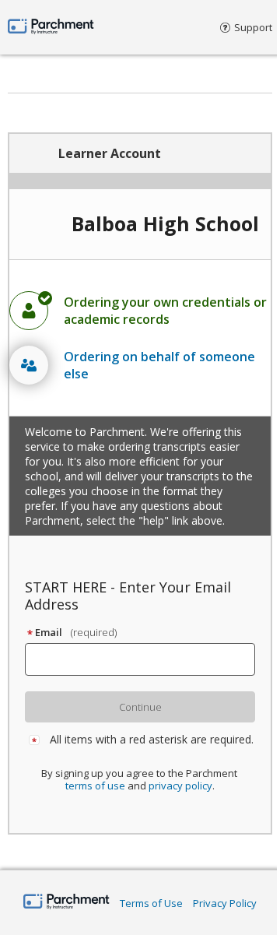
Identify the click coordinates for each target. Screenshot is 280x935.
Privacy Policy (225, 903)
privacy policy (180, 785)
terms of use (95, 785)
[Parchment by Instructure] (66, 903)
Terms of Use (151, 903)
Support (253, 27)
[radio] (140, 310)
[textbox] (147, 659)
